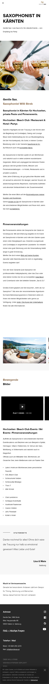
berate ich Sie (13, 202)
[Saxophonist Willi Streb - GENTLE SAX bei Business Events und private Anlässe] (42, 3)
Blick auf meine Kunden (30, 255)
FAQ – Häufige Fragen (13, 630)
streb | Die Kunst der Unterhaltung (30, 302)
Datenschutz (34, 680)
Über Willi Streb (10, 659)
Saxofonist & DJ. (33, 144)
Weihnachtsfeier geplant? (15, 663)
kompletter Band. (26, 148)
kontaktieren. (15, 209)
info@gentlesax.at (13, 649)
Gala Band (39, 277)
